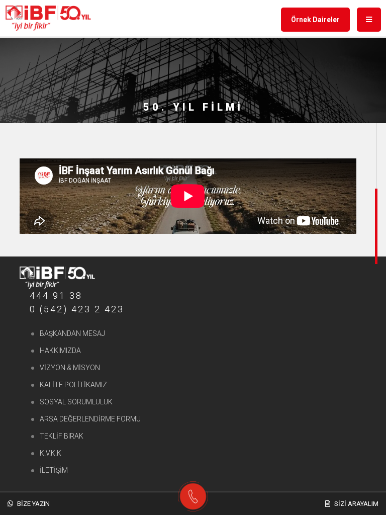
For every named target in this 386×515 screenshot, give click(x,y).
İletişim (54, 470)
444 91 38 (56, 295)
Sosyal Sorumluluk (76, 402)
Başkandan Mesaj (72, 333)
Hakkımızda (60, 351)
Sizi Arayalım (355, 503)
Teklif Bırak (61, 436)
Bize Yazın (33, 503)
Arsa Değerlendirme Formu (90, 419)
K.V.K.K (50, 453)
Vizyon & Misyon (70, 368)
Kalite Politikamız (73, 385)
